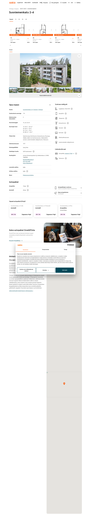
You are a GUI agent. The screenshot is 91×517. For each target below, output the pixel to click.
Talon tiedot (14, 105)
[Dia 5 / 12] (45, 90)
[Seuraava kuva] (29, 30)
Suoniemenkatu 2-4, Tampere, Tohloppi (33, 109)
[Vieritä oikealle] (80, 45)
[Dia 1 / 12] (13, 90)
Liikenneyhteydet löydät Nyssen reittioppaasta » (21, 291)
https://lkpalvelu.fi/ (27, 163)
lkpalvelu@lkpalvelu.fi (28, 159)
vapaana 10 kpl (68, 153)
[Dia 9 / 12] (77, 90)
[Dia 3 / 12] (29, 90)
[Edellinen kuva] (11, 30)
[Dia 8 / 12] (69, 90)
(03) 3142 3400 (26, 161)
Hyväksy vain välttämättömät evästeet (26, 270)
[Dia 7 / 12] (61, 90)
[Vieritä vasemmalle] (10, 45)
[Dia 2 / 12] (21, 90)
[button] (33, 151)
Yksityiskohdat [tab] (45, 249)
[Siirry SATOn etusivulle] (12, 3)
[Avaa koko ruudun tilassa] (79, 55)
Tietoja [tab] (65, 249)
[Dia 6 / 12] (53, 90)
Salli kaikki (64, 270)
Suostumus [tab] (25, 249)
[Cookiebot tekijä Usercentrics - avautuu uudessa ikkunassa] (68, 245)
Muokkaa (45, 270)
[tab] (11, 19)
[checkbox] (28, 38)
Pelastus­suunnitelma (28, 175)
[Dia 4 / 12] (37, 90)
